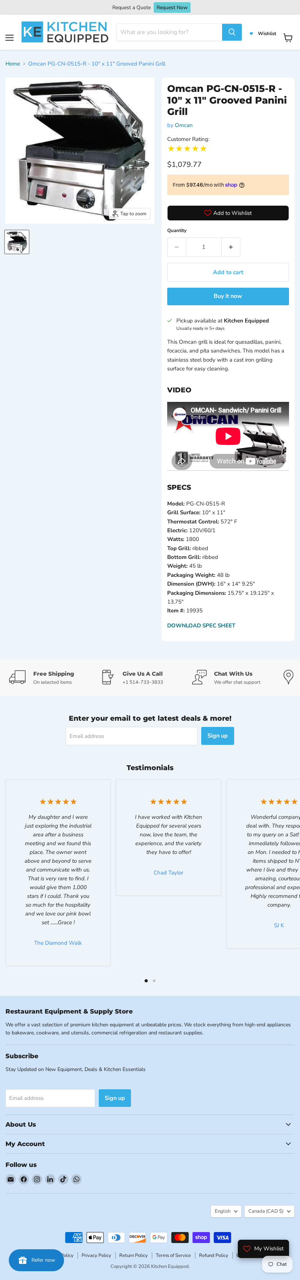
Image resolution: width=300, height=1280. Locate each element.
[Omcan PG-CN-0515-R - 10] (17, 242)
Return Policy (133, 1255)
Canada (266, 1211)
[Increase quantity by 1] (231, 247)
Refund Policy (213, 1255)
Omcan (184, 125)
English (222, 1211)
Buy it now (228, 296)
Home (12, 63)
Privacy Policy (96, 1255)
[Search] (232, 32)
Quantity (177, 230)
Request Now (172, 7)
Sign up (217, 736)
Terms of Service (173, 1255)
